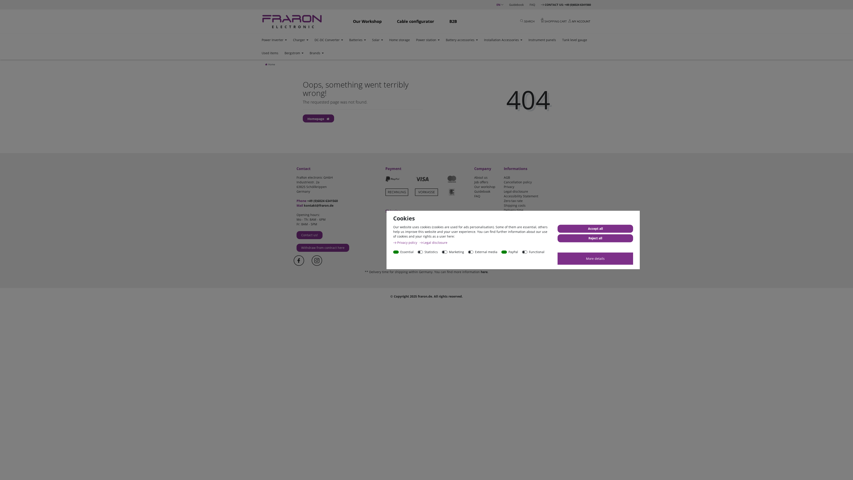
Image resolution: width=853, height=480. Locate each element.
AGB (507, 177)
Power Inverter (272, 40)
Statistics (431, 252)
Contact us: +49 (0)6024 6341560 (568, 5)
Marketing (456, 252)
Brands (315, 53)
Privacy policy (407, 242)
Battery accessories (460, 40)
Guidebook (516, 5)
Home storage (399, 40)
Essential (407, 252)
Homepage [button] (316, 119)
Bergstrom (292, 53)
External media (486, 252)
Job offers (481, 182)
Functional (536, 252)
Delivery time (513, 210)
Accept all (595, 229)
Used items (270, 53)
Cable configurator (415, 21)
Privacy (509, 187)
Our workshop (484, 187)
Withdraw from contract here (323, 248)
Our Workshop (367, 21)
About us (481, 177)
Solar (376, 40)
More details (595, 258)
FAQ (532, 5)
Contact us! (309, 235)
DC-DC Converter (327, 40)
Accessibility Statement (521, 196)
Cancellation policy (518, 182)
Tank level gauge (574, 40)
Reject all (595, 238)
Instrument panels (542, 40)
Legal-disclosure (516, 191)
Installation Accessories (501, 40)
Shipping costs (515, 205)
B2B (453, 21)
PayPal (513, 252)
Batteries (356, 40)
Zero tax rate (513, 201)
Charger (299, 40)
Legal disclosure (435, 242)
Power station (426, 40)
